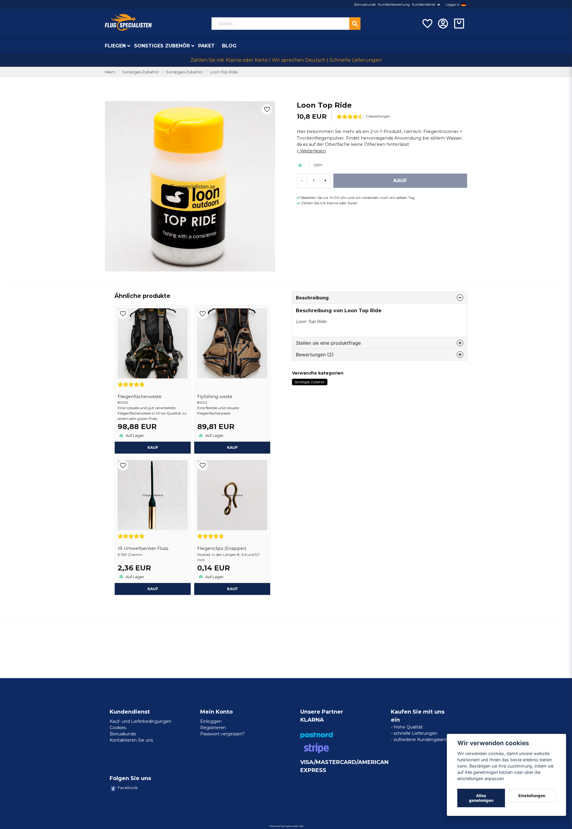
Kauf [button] (152, 589)
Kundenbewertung (394, 4)
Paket (206, 46)
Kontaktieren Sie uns (131, 740)
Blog (229, 46)
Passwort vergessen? (222, 734)
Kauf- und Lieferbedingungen (140, 721)
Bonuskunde (365, 4)
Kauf (152, 447)
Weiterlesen (313, 151)
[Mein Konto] (443, 24)
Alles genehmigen (481, 798)
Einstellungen (531, 795)
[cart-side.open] (459, 24)
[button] (463, 4)
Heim (110, 72)
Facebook (128, 787)
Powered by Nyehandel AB (286, 826)
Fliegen (115, 46)
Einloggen (211, 721)
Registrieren (213, 727)
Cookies (118, 727)
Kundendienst (423, 4)
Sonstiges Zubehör (162, 46)
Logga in (453, 4)
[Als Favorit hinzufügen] (427, 24)
